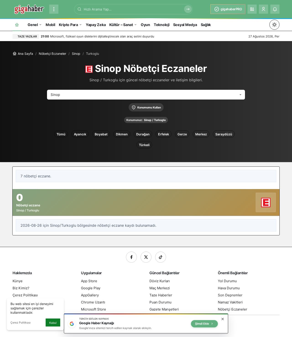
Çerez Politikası (20, 322)
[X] (146, 257)
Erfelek (163, 134)
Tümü (61, 134)
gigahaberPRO (231, 9)
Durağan (143, 134)
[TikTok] (160, 257)
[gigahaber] (29, 8)
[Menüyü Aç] (53, 9)
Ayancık (80, 134)
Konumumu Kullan (149, 107)
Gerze (182, 134)
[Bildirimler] (274, 9)
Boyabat (101, 134)
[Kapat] (223, 319)
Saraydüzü (223, 134)
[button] (252, 9)
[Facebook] (131, 257)
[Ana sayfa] (17, 25)
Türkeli (144, 145)
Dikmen (122, 134)
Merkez (201, 134)
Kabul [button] (53, 322)
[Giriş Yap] (263, 9)
